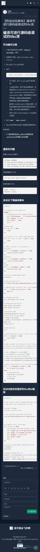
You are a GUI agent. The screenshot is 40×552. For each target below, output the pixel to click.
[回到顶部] (35, 547)
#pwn (5, 28)
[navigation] (11, 466)
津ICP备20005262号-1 (20, 537)
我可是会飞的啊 (11, 539)
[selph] (5, 12)
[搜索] (34, 3)
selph (9, 11)
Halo (19, 541)
